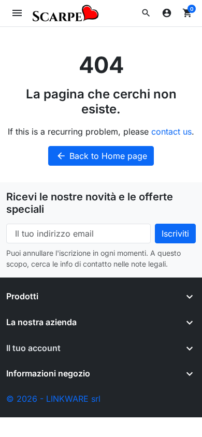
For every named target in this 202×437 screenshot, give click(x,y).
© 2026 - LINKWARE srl (53, 399)
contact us (171, 131)
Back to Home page (101, 156)
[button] (146, 13)
